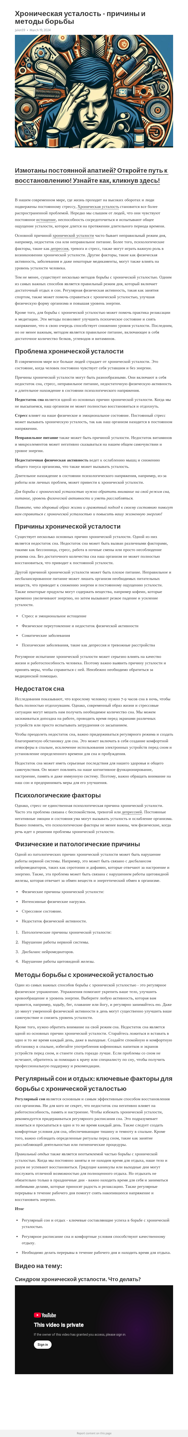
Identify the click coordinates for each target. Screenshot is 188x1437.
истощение (46, 219)
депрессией (132, 811)
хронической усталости (73, 235)
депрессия (59, 248)
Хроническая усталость (98, 206)
